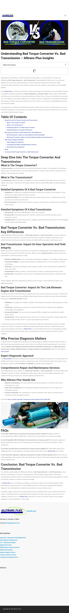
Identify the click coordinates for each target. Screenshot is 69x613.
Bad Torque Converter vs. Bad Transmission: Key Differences (23, 132)
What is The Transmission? (15, 125)
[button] (65, 65)
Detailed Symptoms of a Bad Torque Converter (21, 127)
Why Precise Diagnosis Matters (14, 140)
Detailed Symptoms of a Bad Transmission (19, 130)
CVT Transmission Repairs (8, 542)
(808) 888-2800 (31, 511)
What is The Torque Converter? (16, 122)
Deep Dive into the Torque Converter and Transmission (21, 120)
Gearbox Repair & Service (7, 552)
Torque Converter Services (8, 555)
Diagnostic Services (6, 545)
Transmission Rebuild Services (9, 557)
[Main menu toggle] (65, 15)
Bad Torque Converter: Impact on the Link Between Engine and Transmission (30, 137)
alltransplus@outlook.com (12, 523)
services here (5, 351)
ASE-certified (7, 359)
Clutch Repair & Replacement (8, 540)
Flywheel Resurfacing (6, 550)
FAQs (6, 149)
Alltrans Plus (8, 91)
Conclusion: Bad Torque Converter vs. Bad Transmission (22, 152)
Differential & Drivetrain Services (9, 547)
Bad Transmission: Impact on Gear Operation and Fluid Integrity (26, 135)
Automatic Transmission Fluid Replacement (13, 537)
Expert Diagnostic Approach (15, 142)
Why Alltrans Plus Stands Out (15, 147)
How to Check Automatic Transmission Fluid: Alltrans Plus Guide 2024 (29, 399)
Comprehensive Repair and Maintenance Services (21, 144)
